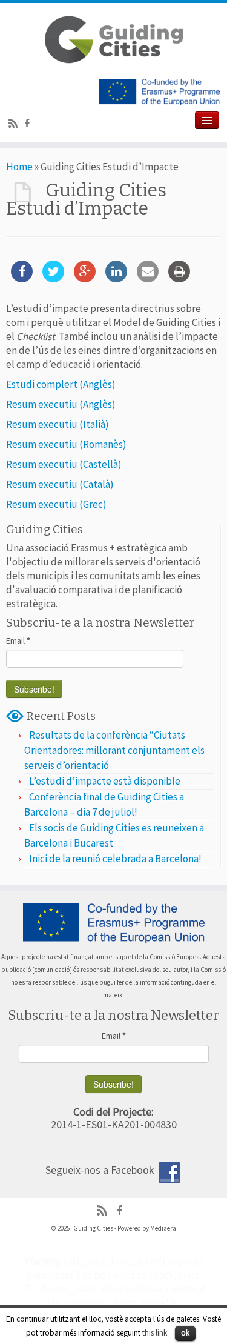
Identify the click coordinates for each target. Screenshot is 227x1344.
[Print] (179, 279)
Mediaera (163, 1228)
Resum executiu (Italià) (57, 424)
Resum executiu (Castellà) (64, 464)
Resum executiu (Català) (60, 484)
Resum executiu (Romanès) (66, 444)
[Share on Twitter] (53, 279)
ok (185, 1333)
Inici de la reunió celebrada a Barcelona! (115, 858)
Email (18, 640)
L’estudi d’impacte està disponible (104, 781)
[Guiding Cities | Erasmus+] (113, 39)
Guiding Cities (93, 1228)
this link (154, 1333)
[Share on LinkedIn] (116, 279)
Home (19, 166)
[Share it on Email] (148, 279)
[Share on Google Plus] (85, 279)
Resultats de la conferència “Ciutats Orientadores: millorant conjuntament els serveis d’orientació (114, 750)
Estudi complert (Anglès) (61, 384)
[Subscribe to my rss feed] (15, 124)
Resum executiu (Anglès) (61, 404)
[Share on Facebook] (22, 279)
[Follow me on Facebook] (29, 124)
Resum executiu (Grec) (56, 504)
